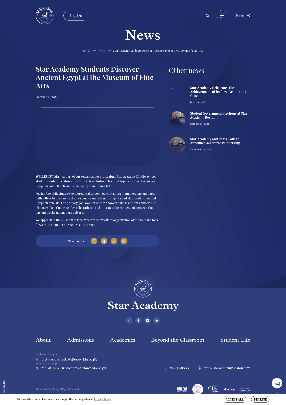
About (43, 340)
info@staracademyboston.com (227, 368)
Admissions (80, 340)
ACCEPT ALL (235, 399)
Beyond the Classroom (177, 340)
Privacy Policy (102, 399)
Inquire (76, 15)
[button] (222, 15)
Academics (122, 340)
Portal (240, 15)
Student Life (235, 340)
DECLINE (260, 399)
